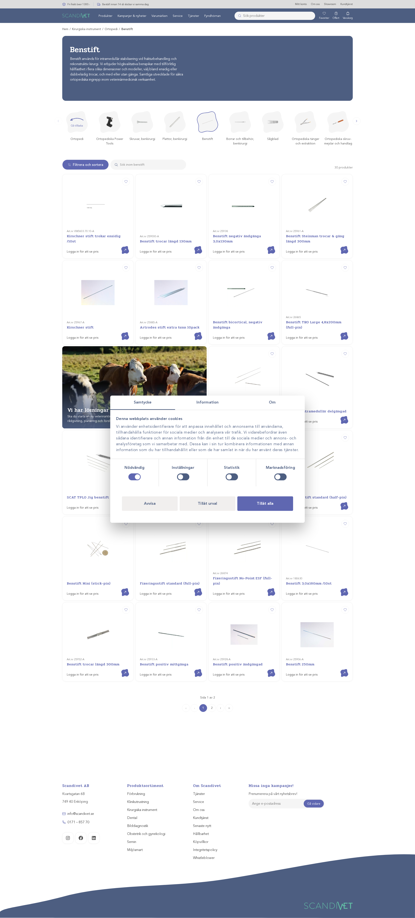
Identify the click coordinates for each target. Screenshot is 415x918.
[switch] (183, 476)
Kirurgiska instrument (86, 29)
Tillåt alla (265, 503)
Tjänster (193, 16)
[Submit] (238, 16)
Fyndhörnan (212, 16)
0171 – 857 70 (78, 822)
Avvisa (150, 503)
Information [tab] (207, 402)
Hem (65, 29)
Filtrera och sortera (88, 165)
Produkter (105, 16)
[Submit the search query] (114, 165)
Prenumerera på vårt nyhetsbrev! (273, 794)
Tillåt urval (207, 503)
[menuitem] (105, 15)
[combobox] (275, 16)
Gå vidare (313, 804)
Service (178, 16)
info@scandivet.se (80, 814)
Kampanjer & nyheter (132, 16)
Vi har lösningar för (99, 410)
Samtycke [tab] (143, 402)
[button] (357, 121)
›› (229, 708)
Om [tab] (272, 402)
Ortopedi (111, 29)
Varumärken (160, 16)
